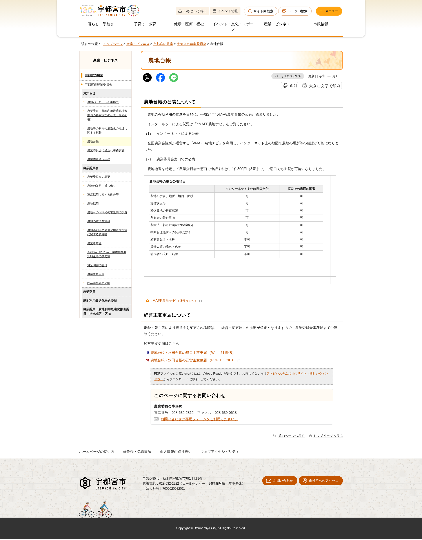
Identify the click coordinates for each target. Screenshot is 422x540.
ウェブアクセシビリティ (219, 451)
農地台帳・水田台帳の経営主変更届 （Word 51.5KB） (193, 353)
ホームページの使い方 (96, 451)
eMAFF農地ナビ (174, 301)
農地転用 (93, 203)
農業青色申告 (95, 274)
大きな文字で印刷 (324, 85)
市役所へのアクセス (323, 480)
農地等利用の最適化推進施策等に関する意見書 (107, 232)
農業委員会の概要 (98, 176)
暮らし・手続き (101, 24)
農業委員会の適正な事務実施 (105, 150)
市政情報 (320, 24)
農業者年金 (94, 243)
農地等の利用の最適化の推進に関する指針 (107, 130)
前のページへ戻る (291, 436)
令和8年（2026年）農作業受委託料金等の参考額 (106, 254)
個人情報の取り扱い (176, 451)
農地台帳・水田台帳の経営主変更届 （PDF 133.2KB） (193, 360)
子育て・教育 (145, 24)
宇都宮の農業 (163, 44)
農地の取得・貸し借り (101, 185)
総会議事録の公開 (98, 283)
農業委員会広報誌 (98, 159)
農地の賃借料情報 (98, 221)
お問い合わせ (283, 480)
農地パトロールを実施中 (103, 102)
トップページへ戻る (328, 436)
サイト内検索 (263, 11)
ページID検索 (297, 11)
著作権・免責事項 (137, 451)
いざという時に (195, 11)
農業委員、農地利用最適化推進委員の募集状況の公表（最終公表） (107, 115)
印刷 (293, 86)
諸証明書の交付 (97, 265)
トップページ (113, 44)
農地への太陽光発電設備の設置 (107, 212)
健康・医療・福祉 (189, 24)
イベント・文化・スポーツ (233, 26)
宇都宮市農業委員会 (191, 44)
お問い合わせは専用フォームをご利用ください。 (199, 419)
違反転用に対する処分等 (103, 194)
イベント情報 (228, 11)
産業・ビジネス (277, 24)
